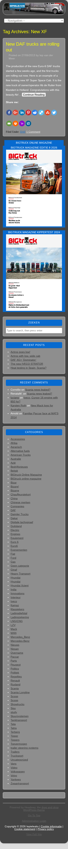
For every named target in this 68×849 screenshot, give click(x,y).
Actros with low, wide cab (25, 355)
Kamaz (15, 605)
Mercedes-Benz (20, 640)
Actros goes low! (20, 351)
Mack (14, 629)
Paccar (15, 656)
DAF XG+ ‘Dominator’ (23, 359)
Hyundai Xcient (20, 585)
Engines (15, 534)
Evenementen (19, 549)
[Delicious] (41, 112)
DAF (23, 131)
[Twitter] (54, 112)
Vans (13, 763)
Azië (13, 462)
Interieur (16, 597)
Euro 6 (15, 541)
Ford (13, 557)
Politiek (15, 672)
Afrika (14, 442)
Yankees (16, 779)
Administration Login (34, 821)
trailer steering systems (24, 747)
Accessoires (18, 439)
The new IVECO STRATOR (27, 363)
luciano (15, 397)
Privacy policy (46, 829)
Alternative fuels (20, 450)
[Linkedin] (22, 112)
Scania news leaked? (37, 389)
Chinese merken (20, 502)
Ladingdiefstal (19, 613)
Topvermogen (19, 743)
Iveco (14, 601)
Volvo (14, 775)
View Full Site (34, 834)
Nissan (15, 648)
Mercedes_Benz (20, 636)
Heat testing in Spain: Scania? (28, 367)
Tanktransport (19, 720)
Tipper (14, 735)
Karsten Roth (18, 405)
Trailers (15, 751)
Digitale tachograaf (22, 522)
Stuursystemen (20, 716)
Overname (17, 652)
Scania (15, 688)
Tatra (14, 727)
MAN (13, 632)
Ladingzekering (20, 617)
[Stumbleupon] (47, 112)
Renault (15, 680)
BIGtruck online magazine (26, 478)
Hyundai (15, 577)
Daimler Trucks (20, 514)
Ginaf (14, 569)
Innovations (17, 593)
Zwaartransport (20, 783)
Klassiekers (17, 609)
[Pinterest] (28, 112)
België (14, 470)
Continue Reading (34, 94)
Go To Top (34, 815)
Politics (15, 668)
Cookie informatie (51, 826)
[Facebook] (9, 112)
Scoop (14, 696)
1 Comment (33, 131)
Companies (17, 506)
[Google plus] (15, 112)
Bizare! (15, 486)
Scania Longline (20, 692)
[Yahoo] (22, 123)
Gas (13, 561)
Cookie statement (24, 829)
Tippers (15, 739)
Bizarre (15, 490)
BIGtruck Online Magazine (26, 474)
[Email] (9, 123)
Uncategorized (19, 759)
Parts (14, 660)
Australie (16, 458)
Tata (13, 724)
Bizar (14, 482)
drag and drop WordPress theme (41, 808)
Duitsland (16, 526)
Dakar (14, 518)
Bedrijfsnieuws (19, 466)
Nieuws (15, 644)
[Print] (15, 123)
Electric (15, 530)
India (13, 589)
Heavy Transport (20, 573)
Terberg (15, 731)
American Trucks (21, 454)
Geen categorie (20, 565)
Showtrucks (17, 704)
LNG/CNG (17, 621)
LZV (13, 625)
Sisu (13, 708)
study (14, 712)
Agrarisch (16, 446)
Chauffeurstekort (21, 494)
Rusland (15, 684)
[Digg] (28, 123)
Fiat (13, 553)
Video (14, 767)
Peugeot (16, 664)
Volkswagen (18, 771)
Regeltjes (16, 676)
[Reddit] (35, 112)
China (14, 498)
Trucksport (17, 755)
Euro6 (14, 545)
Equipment (17, 537)
